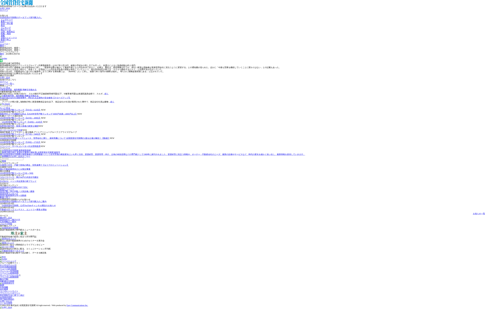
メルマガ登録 (6, 224)
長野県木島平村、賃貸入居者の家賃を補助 (19, 126)
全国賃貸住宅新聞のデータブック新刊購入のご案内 (23, 201)
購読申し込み (6, 218)
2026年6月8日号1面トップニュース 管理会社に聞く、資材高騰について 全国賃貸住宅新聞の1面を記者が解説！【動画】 (55, 138)
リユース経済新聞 (8, 269)
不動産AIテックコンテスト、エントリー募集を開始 (23, 209)
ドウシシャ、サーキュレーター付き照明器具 (20, 146)
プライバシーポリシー (10, 293)
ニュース (4, 44)
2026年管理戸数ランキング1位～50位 (16, 173)
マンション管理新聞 (9, 271)
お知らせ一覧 (479, 214)
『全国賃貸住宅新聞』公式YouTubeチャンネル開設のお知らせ (28, 205)
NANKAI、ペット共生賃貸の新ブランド (18, 181)
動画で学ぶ (6, 40)
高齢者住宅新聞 (7, 281)
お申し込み (5, 8)
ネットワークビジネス (10, 275)
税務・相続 (6, 34)
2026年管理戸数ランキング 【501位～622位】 (20, 110)
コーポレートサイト (9, 291)
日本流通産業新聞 (8, 267)
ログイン (4, 10)
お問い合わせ (6, 301)
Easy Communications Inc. (77, 305)
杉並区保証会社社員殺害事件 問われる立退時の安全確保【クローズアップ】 (35, 98)
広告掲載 (4, 287)
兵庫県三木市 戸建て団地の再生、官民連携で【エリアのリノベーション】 (34, 165)
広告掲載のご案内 (8, 222)
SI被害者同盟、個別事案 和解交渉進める (18, 90)
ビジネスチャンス (8, 265)
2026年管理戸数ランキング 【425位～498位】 (20, 118)
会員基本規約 (6, 297)
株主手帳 (4, 279)
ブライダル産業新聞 (9, 277)
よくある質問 (6, 303)
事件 (2, 46)
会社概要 (4, 289)
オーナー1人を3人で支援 (11, 130)
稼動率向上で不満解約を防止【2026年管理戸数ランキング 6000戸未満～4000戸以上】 (38, 114)
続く (107, 94)
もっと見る (5, 88)
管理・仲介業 (7, 23)
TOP (2, 42)
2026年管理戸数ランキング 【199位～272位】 (20, 142)
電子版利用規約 (7, 299)
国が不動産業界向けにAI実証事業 (15, 169)
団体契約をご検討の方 (10, 220)
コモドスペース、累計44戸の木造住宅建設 (19, 177)
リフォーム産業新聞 (9, 273)
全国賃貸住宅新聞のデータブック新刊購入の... (21, 17)
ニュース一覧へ (7, 84)
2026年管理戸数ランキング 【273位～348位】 (20, 134)
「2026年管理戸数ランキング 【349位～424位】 (21, 122)
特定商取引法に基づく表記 (12, 295)
